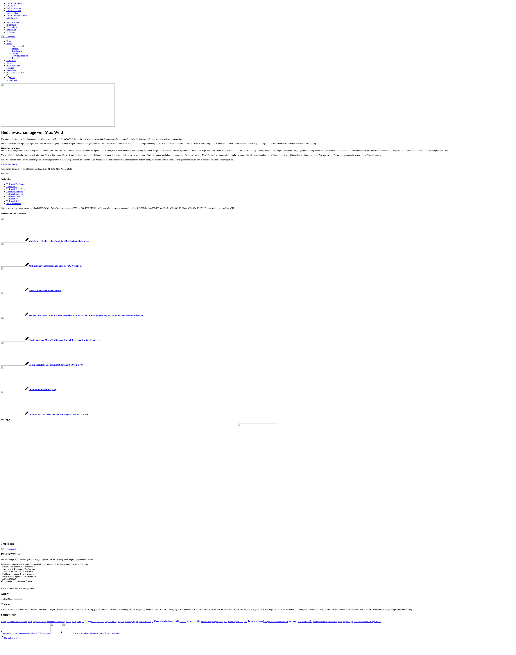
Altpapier (36, 622)
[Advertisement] (12, 498)
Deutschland (100, 622)
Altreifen (43, 622)
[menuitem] (260, 22)
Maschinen (219, 622)
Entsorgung (130, 621)
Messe (225, 622)
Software (330, 622)
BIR (83, 622)
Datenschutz (11, 27)
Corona (93, 622)
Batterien (68, 622)
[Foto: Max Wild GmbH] (58, 126)
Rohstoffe (276, 622)
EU (137, 622)
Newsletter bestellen (15, 22)
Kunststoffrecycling (208, 622)
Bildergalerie (11, 25)
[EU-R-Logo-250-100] (8, 37)
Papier (241, 622)
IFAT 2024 (147, 622)
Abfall (3, 621)
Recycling (256, 621)
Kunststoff (183, 622)
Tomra (340, 622)
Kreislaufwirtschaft (166, 621)
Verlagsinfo (11, 32)
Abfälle (24, 621)
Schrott (293, 621)
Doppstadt (121, 622)
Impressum (11, 30)
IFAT (141, 622)
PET (245, 622)
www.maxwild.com (9, 164)
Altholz (30, 622)
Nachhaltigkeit (233, 622)
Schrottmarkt (305, 621)
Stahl (335, 622)
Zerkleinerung (368, 622)
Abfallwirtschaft (14, 621)
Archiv (4, 599)
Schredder (284, 622)
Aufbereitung (60, 622)
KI (152, 622)
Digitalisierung (111, 621)
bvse (88, 621)
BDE (74, 621)
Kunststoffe (193, 621)
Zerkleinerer (358, 622)
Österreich (377, 622)
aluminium (50, 622)
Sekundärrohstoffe (320, 622)
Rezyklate (268, 622)
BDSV (79, 622)
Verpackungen (348, 622)
